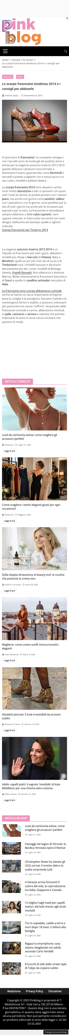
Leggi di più (9, 450)
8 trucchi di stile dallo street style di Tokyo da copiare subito (45, 966)
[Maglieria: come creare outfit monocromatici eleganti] (34, 618)
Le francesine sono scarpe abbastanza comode (31, 291)
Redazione (14, 991)
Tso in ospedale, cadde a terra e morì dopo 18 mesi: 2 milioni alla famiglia (45, 927)
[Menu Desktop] (5, 51)
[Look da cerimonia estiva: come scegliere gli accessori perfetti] (34, 408)
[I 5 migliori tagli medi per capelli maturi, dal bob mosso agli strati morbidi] (11, 907)
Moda (20, 76)
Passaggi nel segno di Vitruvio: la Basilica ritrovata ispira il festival (45, 846)
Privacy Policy (34, 991)
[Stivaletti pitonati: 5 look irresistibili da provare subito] (34, 688)
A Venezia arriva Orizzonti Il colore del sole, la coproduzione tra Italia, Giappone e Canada (45, 886)
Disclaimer (55, 991)
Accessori (7, 76)
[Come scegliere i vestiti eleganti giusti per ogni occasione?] (34, 478)
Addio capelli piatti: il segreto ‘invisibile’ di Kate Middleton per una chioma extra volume (31, 786)
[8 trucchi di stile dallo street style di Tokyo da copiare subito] (11, 968)
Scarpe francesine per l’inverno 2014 (25, 230)
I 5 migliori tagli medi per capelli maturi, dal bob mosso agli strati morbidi (45, 906)
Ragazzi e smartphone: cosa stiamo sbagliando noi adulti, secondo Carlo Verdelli (43, 947)
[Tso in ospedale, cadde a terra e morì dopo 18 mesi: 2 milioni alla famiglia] (11, 927)
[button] (65, 51)
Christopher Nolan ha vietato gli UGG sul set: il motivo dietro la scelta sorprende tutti (45, 865)
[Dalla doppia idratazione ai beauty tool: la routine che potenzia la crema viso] (34, 548)
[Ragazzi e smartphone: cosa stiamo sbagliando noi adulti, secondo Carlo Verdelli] (11, 948)
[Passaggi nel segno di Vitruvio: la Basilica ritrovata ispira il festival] (11, 848)
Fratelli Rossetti (22, 272)
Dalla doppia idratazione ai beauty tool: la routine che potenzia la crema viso (33, 576)
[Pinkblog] (21, 31)
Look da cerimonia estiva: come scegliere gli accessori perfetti (45, 828)
